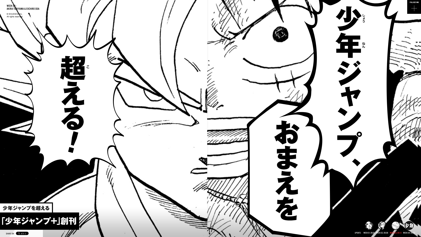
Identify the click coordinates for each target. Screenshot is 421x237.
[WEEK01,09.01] (368, 227)
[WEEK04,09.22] (409, 227)
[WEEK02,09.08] (382, 227)
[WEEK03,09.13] (395, 227)
